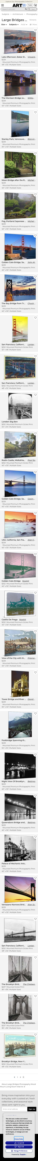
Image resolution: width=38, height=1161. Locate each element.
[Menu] (2, 5)
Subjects (5, 14)
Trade (30, 5)
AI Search (33, 9)
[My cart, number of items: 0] (35, 5)
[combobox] (12, 9)
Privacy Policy (18, 1139)
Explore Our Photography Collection (19, 1)
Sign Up (32, 1109)
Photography (31, 14)
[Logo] (19, 5)
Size (3, 24)
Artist (23, 24)
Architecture (18, 14)
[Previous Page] (14, 1077)
